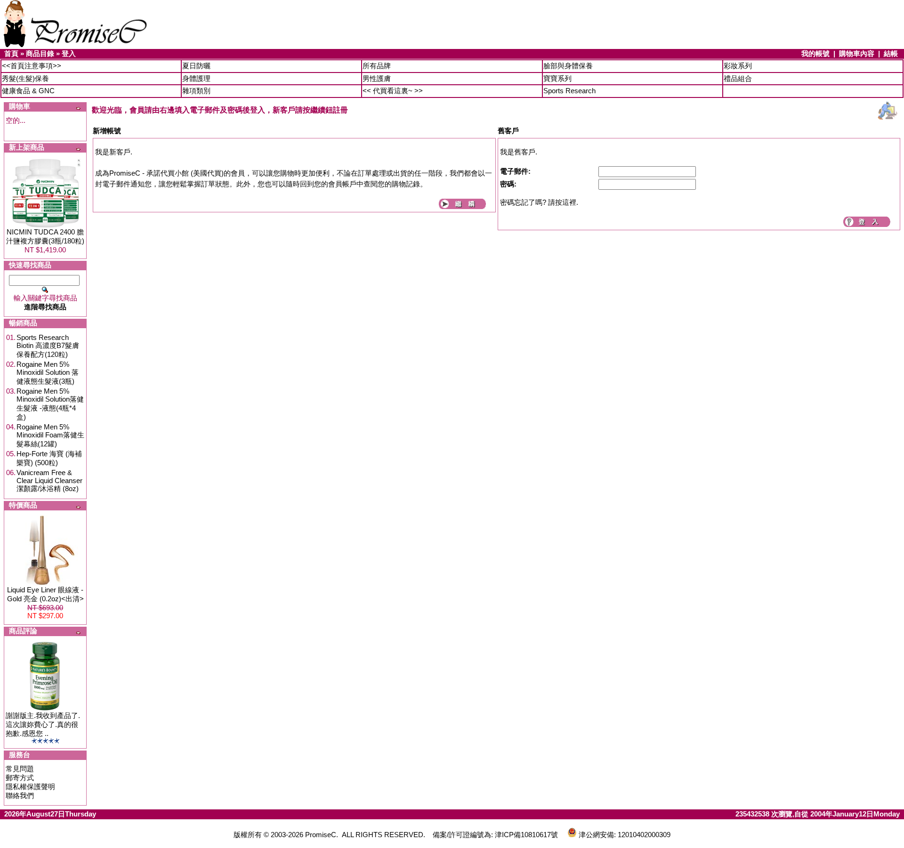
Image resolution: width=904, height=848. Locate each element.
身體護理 (196, 78)
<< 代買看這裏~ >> (393, 91)
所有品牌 (377, 66)
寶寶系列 (557, 78)
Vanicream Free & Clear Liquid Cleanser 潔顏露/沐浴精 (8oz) (49, 480)
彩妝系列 (738, 66)
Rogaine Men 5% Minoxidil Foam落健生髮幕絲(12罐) (50, 435)
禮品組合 (738, 78)
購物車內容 (856, 53)
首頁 (11, 53)
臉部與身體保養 (568, 66)
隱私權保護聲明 (30, 787)
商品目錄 (40, 53)
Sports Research (569, 91)
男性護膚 (377, 78)
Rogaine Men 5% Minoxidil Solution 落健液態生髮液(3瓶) (47, 372)
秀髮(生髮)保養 (25, 78)
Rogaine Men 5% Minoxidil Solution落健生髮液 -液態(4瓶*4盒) (50, 404)
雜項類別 (196, 91)
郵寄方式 (20, 778)
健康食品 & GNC (28, 91)
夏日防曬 (196, 66)
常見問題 (20, 769)
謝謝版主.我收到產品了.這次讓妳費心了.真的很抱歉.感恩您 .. (43, 724)
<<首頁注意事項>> (31, 66)
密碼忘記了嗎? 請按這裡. (539, 202)
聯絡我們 (20, 795)
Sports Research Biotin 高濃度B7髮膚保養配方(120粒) (47, 345)
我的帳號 (815, 53)
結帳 (891, 53)
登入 (69, 53)
